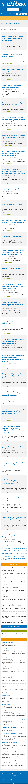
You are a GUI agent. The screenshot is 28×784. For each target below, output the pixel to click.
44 (5, 552)
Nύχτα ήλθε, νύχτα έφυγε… (8, 570)
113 (26, 556)
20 (26, 548)
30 (13, 550)
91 (14, 555)
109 (18, 556)
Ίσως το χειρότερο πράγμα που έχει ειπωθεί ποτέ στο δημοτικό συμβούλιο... (13, 464)
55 (19, 552)
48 (10, 552)
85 (6, 555)
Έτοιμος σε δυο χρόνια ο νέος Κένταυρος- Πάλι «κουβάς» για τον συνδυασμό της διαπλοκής (13, 621)
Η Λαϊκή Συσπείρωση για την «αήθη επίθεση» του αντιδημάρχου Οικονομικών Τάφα (13, 482)
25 (6, 550)
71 (14, 553)
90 (13, 555)
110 (20, 556)
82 (2, 555)
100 (1, 556)
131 (7, 559)
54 (18, 552)
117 (7, 558)
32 (15, 550)
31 (14, 550)
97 (22, 555)
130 (5, 559)
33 (17, 550)
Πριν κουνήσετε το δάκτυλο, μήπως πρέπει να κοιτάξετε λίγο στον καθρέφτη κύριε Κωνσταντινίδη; (13, 252)
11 (14, 548)
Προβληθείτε (13, 774)
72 (15, 553)
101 (3, 556)
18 (23, 548)
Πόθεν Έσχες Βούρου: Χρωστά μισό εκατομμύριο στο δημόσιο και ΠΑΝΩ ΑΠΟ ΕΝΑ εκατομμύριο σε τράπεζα (13, 119)
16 (20, 548)
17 (22, 548)
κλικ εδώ (7, 634)
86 (7, 555)
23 (4, 550)
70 (13, 553)
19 (24, 548)
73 (17, 553)
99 (25, 555)
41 (1, 552)
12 (15, 548)
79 (25, 553)
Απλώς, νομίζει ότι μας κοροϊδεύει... (10, 584)
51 (14, 552)
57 (22, 552)
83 (4, 555)
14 (18, 548)
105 (11, 556)
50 (13, 552)
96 (21, 555)
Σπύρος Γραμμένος (6, 578)
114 (1, 558)
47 (9, 552)
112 (24, 556)
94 (18, 555)
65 (6, 553)
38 (23, 550)
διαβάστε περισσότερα (7, 48)
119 (11, 558)
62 (2, 553)
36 (21, 550)
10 (12, 548)
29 (11, 550)
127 (26, 558)
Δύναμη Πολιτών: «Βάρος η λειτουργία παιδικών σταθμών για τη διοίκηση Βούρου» (14, 137)
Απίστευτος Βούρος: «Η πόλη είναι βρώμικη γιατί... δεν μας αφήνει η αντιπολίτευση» (13, 38)
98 (23, 555)
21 (1, 550)
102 (5, 556)
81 (1, 555)
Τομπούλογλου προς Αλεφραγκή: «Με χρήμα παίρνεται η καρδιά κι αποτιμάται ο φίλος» (13, 411)
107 (14, 556)
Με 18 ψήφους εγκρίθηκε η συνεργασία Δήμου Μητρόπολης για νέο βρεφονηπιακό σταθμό (14, 153)
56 (21, 552)
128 (1, 559)
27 (9, 550)
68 (10, 553)
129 (3, 559)
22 (2, 550)
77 (22, 553)
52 (15, 552)
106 (13, 556)
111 (22, 556)
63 (4, 553)
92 (15, 555)
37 (22, 550)
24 (5, 550)
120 (13, 558)
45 (6, 552)
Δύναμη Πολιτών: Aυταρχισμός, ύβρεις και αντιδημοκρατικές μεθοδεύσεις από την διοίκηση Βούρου (14, 394)
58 (23, 552)
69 (11, 553)
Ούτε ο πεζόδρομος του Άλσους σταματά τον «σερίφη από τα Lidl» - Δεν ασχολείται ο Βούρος (13, 286)
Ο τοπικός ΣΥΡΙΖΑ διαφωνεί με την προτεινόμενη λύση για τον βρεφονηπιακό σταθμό (13, 341)
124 (20, 558)
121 (14, 558)
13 (16, 548)
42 (2, 552)
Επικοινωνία (14, 775)
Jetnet (23, 780)
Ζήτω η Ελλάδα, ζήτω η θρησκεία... (10, 587)
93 (17, 555)
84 (5, 555)
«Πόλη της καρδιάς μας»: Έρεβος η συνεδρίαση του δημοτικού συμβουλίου (12, 376)
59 (25, 552)
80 (26, 553)
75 (19, 553)
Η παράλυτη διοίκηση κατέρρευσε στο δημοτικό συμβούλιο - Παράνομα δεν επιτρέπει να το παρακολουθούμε (14, 519)
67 (9, 553)
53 (17, 552)
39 (25, 550)
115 (3, 558)
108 (16, 556)
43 (4, 552)
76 (21, 553)
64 (5, 553)
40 (26, 550)
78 (23, 553)
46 (7, 552)
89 (11, 555)
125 (22, 558)
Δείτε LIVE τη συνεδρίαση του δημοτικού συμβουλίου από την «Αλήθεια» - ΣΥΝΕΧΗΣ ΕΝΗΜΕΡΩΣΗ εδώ (14, 171)
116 (5, 558)
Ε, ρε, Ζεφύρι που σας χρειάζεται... (12, 189)
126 (24, 558)
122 (16, 558)
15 (19, 548)
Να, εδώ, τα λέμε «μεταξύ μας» (11, 236)
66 (7, 553)
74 (18, 553)
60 (26, 552)
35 (19, 550)
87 (9, 555)
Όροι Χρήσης (5, 774)
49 (11, 552)
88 (10, 555)
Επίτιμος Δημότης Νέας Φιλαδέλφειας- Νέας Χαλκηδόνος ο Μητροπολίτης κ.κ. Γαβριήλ (12, 604)
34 (18, 550)
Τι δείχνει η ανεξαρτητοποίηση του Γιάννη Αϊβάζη (13, 581)
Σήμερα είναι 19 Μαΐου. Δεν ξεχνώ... (13, 205)
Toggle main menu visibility (26, 18)
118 (9, 558)
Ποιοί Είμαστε (21, 774)
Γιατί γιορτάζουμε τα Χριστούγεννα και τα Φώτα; (13, 567)
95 (19, 555)
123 (18, 558)
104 (9, 556)
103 (7, 556)
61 (1, 553)
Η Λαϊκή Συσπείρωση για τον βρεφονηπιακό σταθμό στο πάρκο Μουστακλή (12, 304)
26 (7, 550)
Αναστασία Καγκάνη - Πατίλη (11, 268)
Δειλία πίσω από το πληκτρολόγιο (10, 613)
